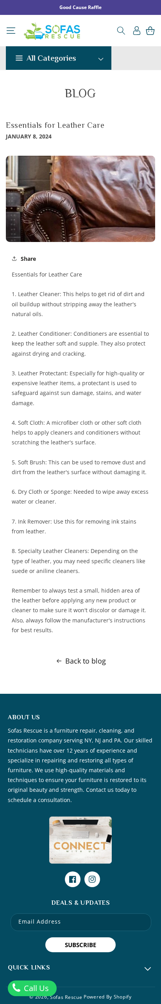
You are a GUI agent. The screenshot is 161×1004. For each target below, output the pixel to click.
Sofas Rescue (66, 996)
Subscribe (80, 945)
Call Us (35, 988)
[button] (11, 30)
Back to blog (85, 661)
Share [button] (28, 258)
